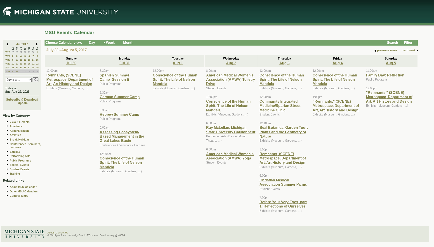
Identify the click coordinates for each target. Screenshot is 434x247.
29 (29, 52)
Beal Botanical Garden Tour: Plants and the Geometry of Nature (283, 131)
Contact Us (62, 232)
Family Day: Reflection (385, 75)
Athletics (15, 135)
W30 (7, 67)
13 (29, 60)
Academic (16, 126)
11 (21, 60)
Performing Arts (20, 156)
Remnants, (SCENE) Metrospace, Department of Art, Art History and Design (69, 79)
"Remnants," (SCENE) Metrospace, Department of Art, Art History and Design (336, 105)
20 (29, 63)
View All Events (20, 122)
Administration (19, 130)
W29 (7, 63)
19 (25, 63)
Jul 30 (71, 63)
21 (33, 63)
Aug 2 (231, 63)
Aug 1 (178, 63)
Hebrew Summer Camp (119, 114)
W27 (7, 56)
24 (17, 67)
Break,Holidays (20, 139)
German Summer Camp (120, 97)
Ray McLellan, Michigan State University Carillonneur (230, 129)
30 (33, 52)
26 (17, 52)
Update (23, 103)
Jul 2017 (22, 44)
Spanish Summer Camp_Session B (115, 77)
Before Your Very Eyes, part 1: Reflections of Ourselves (283, 204)
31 (17, 71)
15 (37, 60)
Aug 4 (338, 63)
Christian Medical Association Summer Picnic (283, 182)
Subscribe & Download (22, 99)
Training (15, 173)
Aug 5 (391, 63)
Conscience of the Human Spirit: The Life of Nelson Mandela (122, 162)
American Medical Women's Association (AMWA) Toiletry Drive (230, 79)
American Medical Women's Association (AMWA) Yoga (230, 156)
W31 (7, 71)
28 (25, 52)
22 (37, 63)
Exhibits (15, 151)
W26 (7, 52)
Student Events (19, 169)
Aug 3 (284, 63)
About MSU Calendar (23, 187)
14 (33, 60)
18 (21, 63)
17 (17, 63)
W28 (7, 60)
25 (13, 52)
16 (13, 63)
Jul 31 (125, 63)
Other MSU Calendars (24, 191)
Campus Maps (19, 195)
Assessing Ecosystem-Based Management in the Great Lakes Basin (122, 136)
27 (21, 52)
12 (25, 60)
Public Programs (20, 160)
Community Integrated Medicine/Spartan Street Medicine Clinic (279, 105)
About (50, 232)
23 (13, 67)
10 (17, 60)
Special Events (19, 164)
